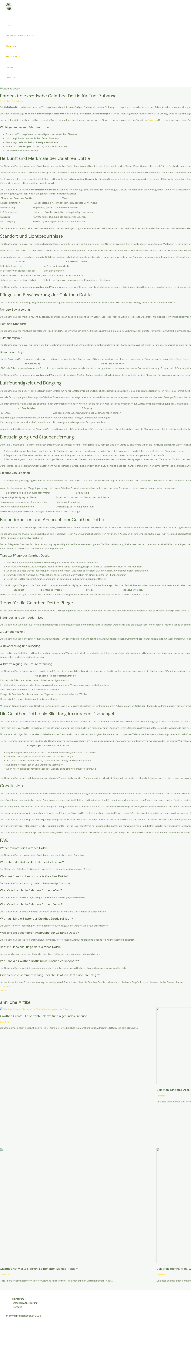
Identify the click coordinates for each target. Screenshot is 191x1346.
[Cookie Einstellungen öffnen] (22, 1344)
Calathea (11, 46)
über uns (11, 77)
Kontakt (17, 1306)
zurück (5, 986)
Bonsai (9, 67)
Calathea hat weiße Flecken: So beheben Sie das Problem (39, 1269)
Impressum (18, 1298)
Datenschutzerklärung (25, 1302)
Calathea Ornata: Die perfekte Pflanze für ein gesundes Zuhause (43, 1016)
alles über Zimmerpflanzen (20, 35)
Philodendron (13, 56)
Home (9, 25)
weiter (5, 990)
